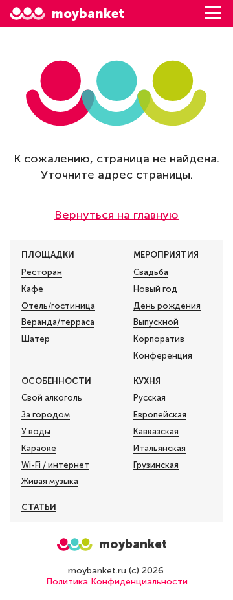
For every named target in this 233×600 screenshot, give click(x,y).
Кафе (32, 289)
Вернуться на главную (116, 215)
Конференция (162, 356)
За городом (45, 414)
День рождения (167, 306)
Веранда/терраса (57, 322)
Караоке (38, 448)
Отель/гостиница (58, 306)
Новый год (155, 289)
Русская (149, 398)
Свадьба (150, 272)
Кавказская (156, 431)
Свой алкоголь (51, 398)
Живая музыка (49, 481)
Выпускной (156, 322)
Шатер (35, 339)
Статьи (38, 507)
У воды (35, 431)
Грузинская (156, 465)
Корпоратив (158, 339)
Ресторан (41, 272)
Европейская (159, 414)
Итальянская (159, 448)
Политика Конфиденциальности (117, 581)
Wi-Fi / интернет (55, 465)
